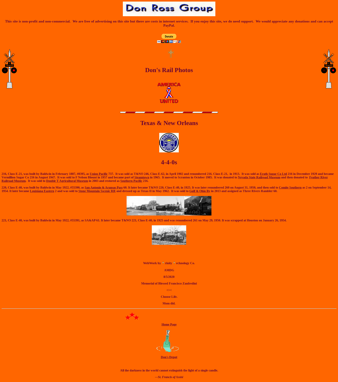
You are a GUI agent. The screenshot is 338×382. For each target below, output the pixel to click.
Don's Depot (169, 357)
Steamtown (141, 177)
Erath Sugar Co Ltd (273, 173)
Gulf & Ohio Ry (199, 191)
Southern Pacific (131, 181)
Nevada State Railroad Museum (259, 177)
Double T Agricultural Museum (67, 181)
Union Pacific (99, 173)
